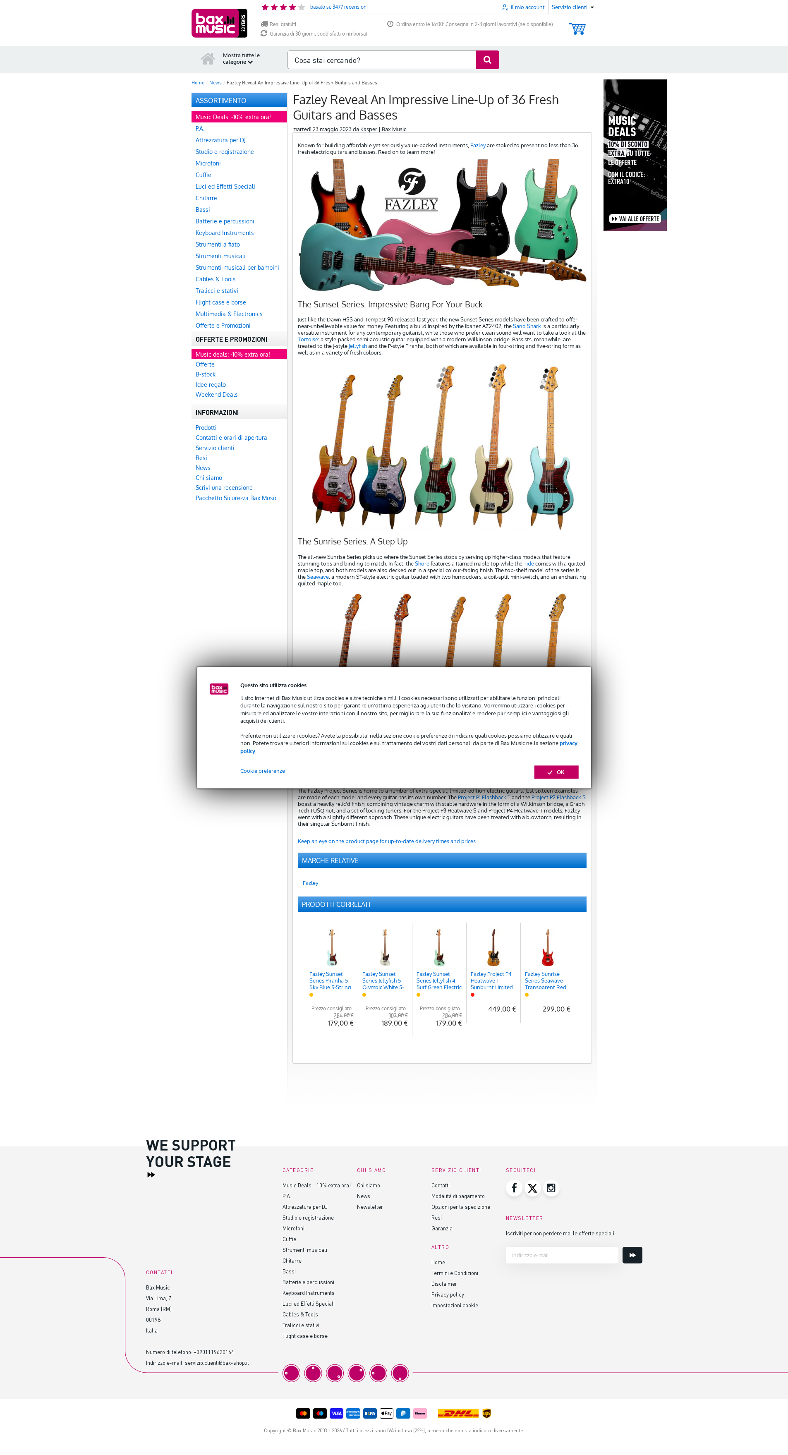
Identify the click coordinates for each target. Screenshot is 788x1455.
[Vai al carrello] (577, 25)
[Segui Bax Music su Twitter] (533, 1188)
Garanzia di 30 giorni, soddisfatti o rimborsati (319, 34)
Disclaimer (444, 1283)
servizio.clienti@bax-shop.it (217, 1362)
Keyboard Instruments (309, 1292)
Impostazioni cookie (454, 1305)
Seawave (318, 576)
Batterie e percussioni (308, 1281)
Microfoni (293, 1228)
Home (438, 1262)
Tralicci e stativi (301, 1324)
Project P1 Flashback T (484, 797)
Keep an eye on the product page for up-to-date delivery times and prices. (387, 841)
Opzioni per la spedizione (460, 1206)
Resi (436, 1217)
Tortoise (308, 339)
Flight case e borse (305, 1335)
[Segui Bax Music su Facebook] (514, 1188)
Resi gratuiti (283, 24)
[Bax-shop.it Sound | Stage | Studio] (219, 23)
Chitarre (292, 1260)
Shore (422, 563)
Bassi (289, 1271)
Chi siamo (368, 1185)
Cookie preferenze (262, 770)
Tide (529, 563)
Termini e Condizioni (454, 1272)
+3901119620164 (214, 1351)
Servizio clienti (456, 1170)
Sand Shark (527, 326)
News (363, 1195)
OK (561, 772)
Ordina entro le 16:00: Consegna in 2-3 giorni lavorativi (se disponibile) (474, 24)
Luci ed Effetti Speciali (309, 1303)
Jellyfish (358, 346)
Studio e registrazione (308, 1217)
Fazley (478, 145)
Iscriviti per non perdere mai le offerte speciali (560, 1233)
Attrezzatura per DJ (305, 1206)
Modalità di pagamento (458, 1195)
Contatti (440, 1185)
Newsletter (370, 1206)
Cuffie (289, 1238)
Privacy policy (447, 1294)
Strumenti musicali (305, 1249)
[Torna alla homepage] (208, 58)
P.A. (287, 1195)
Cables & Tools (300, 1314)
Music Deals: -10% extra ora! (317, 1185)
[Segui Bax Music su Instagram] (551, 1188)
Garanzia (442, 1228)
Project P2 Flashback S (559, 797)
